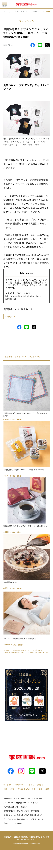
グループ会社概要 (32, 811)
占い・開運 (30, 789)
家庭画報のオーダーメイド (26, 803)
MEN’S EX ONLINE (11, 807)
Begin (23, 807)
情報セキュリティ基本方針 (14, 815)
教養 (12, 789)
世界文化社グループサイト (14, 811)
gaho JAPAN (8, 803)
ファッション (18, 12)
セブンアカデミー (35, 799)
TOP (5, 12)
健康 (5, 789)
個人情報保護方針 (33, 815)
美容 (39, 785)
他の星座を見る (27, 715)
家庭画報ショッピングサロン (15, 799)
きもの (20, 789)
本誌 (47, 789)
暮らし (31, 785)
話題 (40, 789)
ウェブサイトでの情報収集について (17, 819)
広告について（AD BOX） (13, 823)
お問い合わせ (38, 819)
